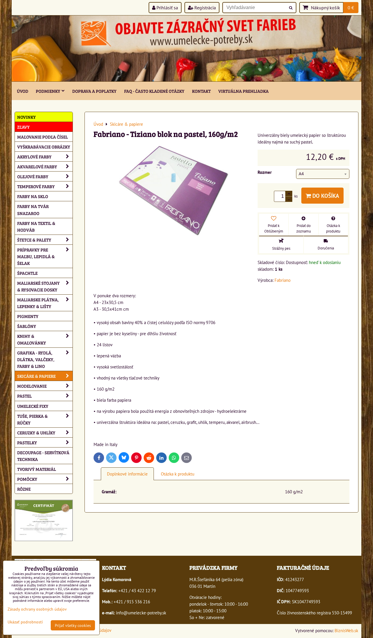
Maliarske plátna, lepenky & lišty (38, 302)
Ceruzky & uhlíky (36, 432)
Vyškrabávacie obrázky (43, 147)
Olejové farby (32, 176)
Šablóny (26, 326)
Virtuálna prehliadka (243, 91)
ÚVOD (22, 91)
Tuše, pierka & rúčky (32, 419)
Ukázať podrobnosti (25, 622)
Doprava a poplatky (94, 91)
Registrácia (204, 8)
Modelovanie (32, 386)
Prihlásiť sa (166, 8)
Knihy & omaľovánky (31, 339)
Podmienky (48, 91)
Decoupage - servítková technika (43, 455)
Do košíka (325, 195)
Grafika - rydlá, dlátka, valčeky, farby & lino (35, 359)
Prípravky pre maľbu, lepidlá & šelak (36, 256)
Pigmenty (27, 316)
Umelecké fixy (32, 406)
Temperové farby (36, 186)
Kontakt (201, 91)
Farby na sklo (32, 196)
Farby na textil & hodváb (36, 226)
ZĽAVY (23, 127)
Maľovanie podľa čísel (42, 137)
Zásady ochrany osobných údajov (37, 609)
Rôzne (24, 489)
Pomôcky (27, 479)
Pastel (24, 396)
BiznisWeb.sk (346, 630)
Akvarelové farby (37, 166)
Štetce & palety (34, 240)
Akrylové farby (34, 156)
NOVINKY (26, 117)
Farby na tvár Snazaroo (33, 209)
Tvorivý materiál (36, 469)
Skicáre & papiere (36, 376)
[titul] (186, 80)
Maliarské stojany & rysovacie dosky (38, 286)
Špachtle (27, 273)
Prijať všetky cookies (73, 625)
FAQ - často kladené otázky (154, 91)
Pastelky (27, 442)
